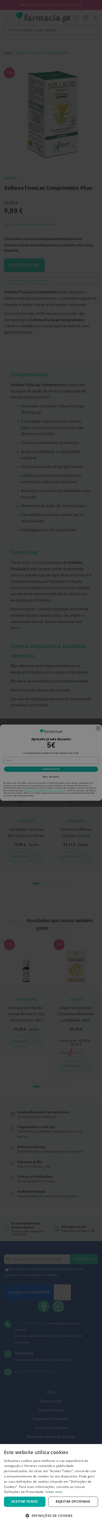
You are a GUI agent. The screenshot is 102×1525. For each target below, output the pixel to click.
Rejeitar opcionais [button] (73, 1501)
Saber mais (54, 1492)
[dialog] (51, 1484)
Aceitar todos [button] (25, 1501)
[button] (51, 1515)
